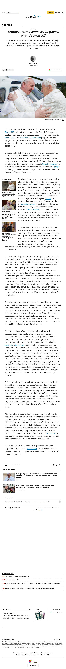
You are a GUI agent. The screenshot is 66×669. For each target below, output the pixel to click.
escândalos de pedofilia (30, 137)
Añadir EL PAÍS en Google (57, 70)
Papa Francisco (9, 501)
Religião (48, 501)
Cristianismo (41, 501)
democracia (50, 433)
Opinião (7, 25)
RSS (38, 654)
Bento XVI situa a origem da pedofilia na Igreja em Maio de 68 (9, 195)
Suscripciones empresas (31, 654)
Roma (48, 198)
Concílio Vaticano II (50, 164)
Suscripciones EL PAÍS (21, 654)
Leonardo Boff (33, 209)
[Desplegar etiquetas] (60, 501)
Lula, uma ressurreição (13, 580)
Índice (41, 654)
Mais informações (9, 509)
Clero (26, 501)
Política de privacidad (45, 652)
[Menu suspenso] (3, 16)
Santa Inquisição (28, 204)
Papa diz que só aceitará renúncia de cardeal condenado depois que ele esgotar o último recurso (9, 215)
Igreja (56, 166)
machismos (32, 448)
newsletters (7, 609)
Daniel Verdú (19, 490)
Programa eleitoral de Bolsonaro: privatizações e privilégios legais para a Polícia (30, 588)
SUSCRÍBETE (50, 12)
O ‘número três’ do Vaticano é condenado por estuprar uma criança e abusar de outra (35, 486)
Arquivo (37, 609)
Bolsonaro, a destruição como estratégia (18, 576)
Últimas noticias (7, 573)
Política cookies (35, 652)
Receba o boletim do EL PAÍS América (17, 465)
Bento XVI (9, 132)
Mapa (51, 652)
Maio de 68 (10, 137)
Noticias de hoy (46, 654)
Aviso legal (29, 652)
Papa (22, 501)
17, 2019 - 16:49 (33, 65)
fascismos (19, 345)
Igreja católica (32, 501)
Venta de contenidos (22, 652)
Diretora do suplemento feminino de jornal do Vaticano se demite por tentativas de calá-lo (9, 237)
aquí (40, 509)
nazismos (9, 345)
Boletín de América (9, 613)
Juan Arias (33, 63)
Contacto (15, 652)
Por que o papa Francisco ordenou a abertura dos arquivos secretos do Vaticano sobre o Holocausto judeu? (36, 475)
